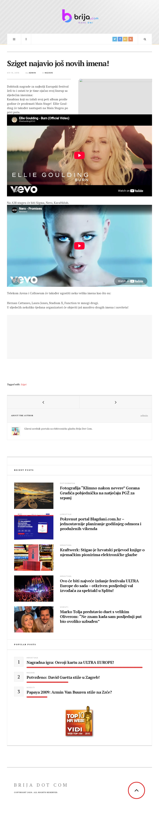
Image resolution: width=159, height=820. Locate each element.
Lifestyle (66, 514)
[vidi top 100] (79, 721)
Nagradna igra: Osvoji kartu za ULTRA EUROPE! (70, 662)
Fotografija (67, 483)
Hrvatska (65, 545)
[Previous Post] (43, 402)
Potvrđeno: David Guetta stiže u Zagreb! (63, 677)
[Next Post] (116, 402)
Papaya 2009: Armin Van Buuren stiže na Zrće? (69, 692)
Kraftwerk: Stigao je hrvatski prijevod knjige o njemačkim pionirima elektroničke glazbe (102, 552)
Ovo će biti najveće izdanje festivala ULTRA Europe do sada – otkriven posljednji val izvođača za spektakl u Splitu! (99, 585)
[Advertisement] (79, 336)
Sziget (24, 384)
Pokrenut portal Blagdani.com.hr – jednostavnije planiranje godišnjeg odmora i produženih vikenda (100, 524)
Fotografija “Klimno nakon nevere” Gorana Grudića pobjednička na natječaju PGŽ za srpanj (99, 493)
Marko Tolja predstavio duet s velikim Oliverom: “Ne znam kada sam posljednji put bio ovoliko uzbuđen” (101, 616)
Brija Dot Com (41, 785)
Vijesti (64, 607)
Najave (49, 73)
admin (32, 73)
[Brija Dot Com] (79, 16)
